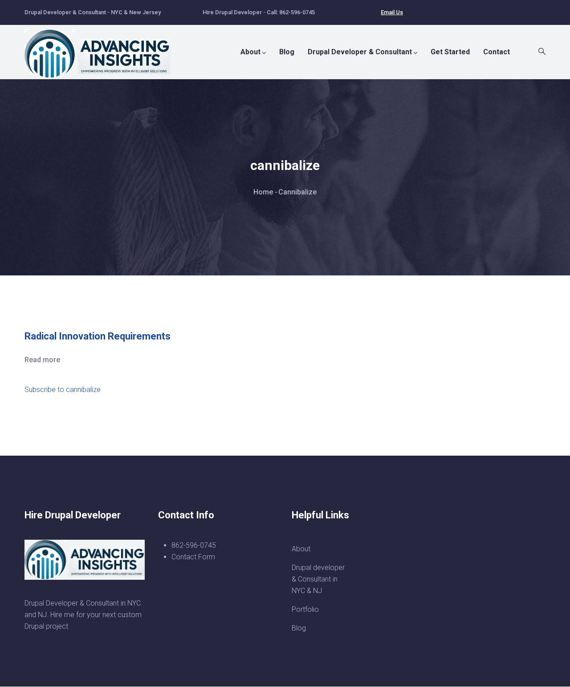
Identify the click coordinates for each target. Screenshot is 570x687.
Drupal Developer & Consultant (360, 52)
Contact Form (193, 557)
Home (263, 192)
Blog (286, 52)
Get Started (450, 52)
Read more (42, 360)
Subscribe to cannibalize (62, 389)
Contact (496, 52)
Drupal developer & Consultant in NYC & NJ (318, 579)
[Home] (102, 49)
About (250, 52)
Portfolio (305, 609)
